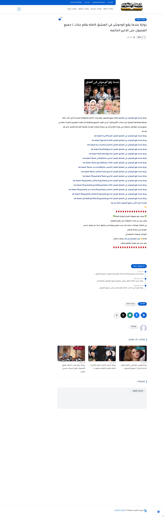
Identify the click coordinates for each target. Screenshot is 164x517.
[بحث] (19, 9)
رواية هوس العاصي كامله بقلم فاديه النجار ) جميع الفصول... (134, 367)
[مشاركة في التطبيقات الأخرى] (116, 315)
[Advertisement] (102, 64)
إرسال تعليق (138, 391)
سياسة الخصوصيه (98, 2)
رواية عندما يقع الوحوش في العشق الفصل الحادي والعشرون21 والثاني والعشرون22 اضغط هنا (110, 181)
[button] (136, 315)
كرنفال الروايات (119, 510)
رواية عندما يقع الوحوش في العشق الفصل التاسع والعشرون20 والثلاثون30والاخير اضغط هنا (110, 199)
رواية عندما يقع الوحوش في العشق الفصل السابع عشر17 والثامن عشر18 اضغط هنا (114, 172)
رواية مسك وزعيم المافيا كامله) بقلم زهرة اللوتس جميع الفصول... (118, 274)
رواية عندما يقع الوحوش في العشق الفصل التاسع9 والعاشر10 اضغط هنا (118, 154)
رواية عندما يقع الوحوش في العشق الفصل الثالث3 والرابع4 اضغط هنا (119, 140)
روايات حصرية (96, 9)
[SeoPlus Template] (145, 510)
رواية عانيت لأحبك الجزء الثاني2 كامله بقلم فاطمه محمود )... (103, 367)
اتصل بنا (110, 2)
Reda (139, 37)
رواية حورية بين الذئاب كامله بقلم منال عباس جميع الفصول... (120, 288)
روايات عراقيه (83, 9)
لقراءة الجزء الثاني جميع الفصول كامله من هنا (129, 203)
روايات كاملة (108, 9)
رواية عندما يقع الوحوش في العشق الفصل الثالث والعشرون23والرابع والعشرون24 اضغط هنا (110, 185)
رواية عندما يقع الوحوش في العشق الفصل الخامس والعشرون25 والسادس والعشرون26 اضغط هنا (108, 190)
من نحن (87, 2)
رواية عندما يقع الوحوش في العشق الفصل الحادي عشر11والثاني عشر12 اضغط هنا (115, 158)
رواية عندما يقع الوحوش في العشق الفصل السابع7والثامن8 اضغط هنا (119, 149)
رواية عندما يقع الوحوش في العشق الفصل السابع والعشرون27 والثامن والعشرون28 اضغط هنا (109, 194)
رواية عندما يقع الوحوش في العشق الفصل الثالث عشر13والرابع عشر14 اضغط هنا (115, 163)
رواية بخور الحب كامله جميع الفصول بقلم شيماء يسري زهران (73, 368)
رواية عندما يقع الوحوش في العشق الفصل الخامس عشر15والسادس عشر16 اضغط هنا (112, 167)
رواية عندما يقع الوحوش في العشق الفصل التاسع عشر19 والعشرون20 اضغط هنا (114, 176)
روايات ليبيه (72, 9)
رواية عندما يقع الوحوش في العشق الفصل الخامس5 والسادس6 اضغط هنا (117, 145)
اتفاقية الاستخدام (76, 2)
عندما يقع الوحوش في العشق (130, 118)
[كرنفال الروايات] (132, 6)
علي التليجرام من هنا (132, 239)
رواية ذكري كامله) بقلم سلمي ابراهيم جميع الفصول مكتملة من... (119, 281)
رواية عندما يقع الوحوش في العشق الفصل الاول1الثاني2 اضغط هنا (120, 136)
